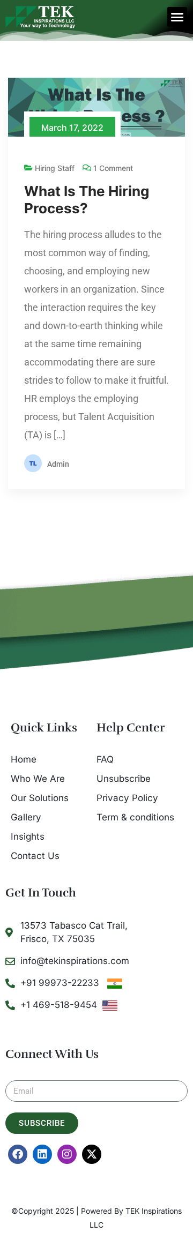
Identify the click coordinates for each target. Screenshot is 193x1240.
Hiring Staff (55, 168)
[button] (177, 17)
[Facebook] (17, 1154)
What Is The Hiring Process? (86, 199)
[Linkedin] (42, 1154)
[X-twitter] (91, 1154)
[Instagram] (67, 1154)
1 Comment (113, 168)
